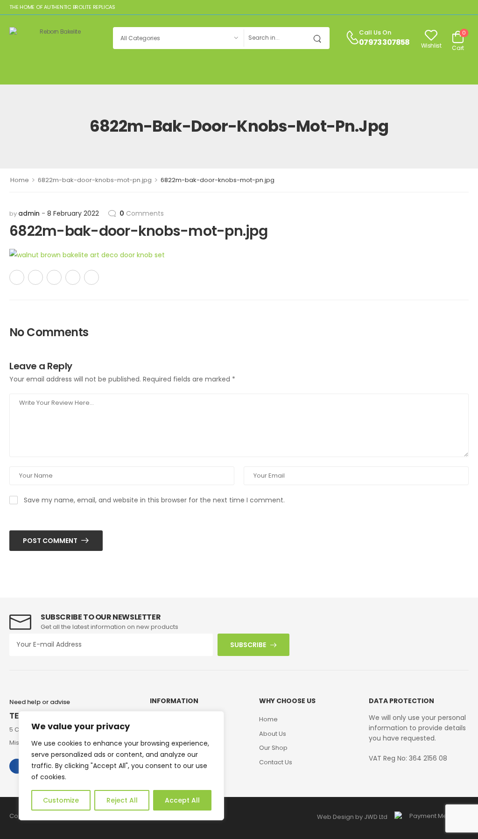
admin (29, 213)
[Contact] (352, 38)
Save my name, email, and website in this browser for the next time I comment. (154, 500)
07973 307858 (384, 42)
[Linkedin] (91, 277)
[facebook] (16, 766)
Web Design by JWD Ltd (352, 816)
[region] (121, 765)
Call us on (375, 32)
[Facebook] (16, 277)
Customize (61, 800)
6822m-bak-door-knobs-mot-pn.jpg (95, 180)
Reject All (122, 800)
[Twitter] (35, 277)
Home (19, 180)
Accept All (182, 800)
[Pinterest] (54, 277)
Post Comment (51, 540)
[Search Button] (320, 38)
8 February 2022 (73, 213)
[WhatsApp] (72, 277)
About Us (272, 733)
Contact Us (275, 762)
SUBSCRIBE (248, 644)
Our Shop (273, 747)
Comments (142, 213)
